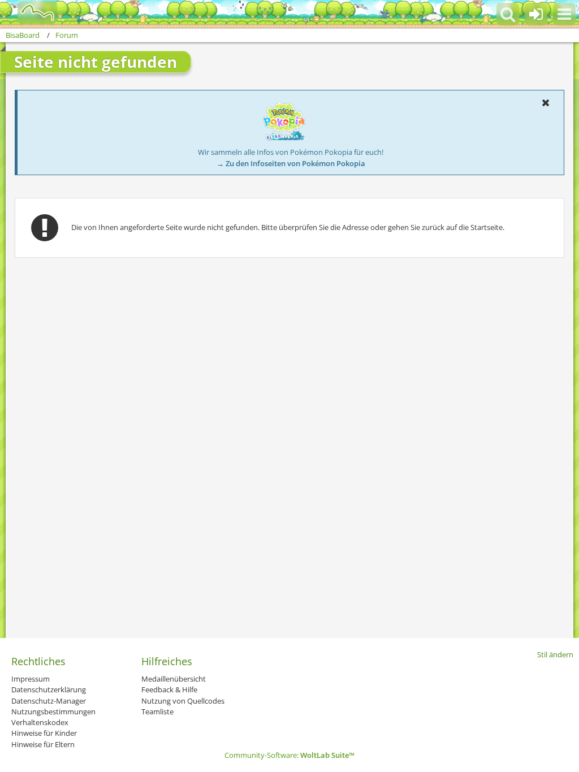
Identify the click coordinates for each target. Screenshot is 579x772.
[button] (564, 14)
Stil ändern (555, 654)
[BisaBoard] (30, 12)
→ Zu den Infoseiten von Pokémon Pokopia (291, 163)
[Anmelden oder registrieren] (536, 14)
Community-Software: (289, 755)
